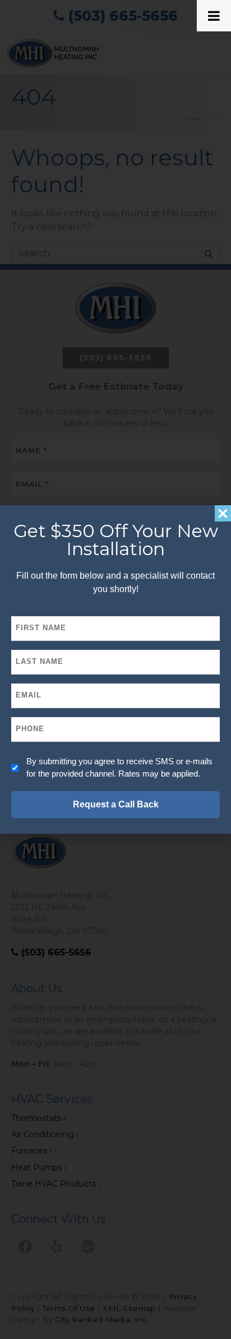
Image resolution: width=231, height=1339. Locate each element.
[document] (115, 669)
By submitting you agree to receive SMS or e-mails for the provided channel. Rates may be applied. (119, 767)
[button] (223, 513)
